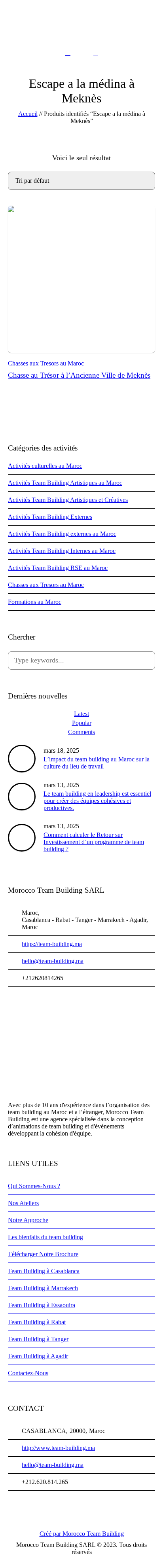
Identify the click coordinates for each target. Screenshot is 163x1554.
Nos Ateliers (23, 1203)
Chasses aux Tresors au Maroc (46, 363)
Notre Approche (28, 1220)
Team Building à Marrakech (43, 1288)
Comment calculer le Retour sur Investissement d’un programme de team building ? (94, 841)
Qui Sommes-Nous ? (34, 1186)
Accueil (28, 113)
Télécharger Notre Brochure (43, 1254)
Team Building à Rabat (37, 1322)
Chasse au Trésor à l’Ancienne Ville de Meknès (79, 375)
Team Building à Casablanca (44, 1271)
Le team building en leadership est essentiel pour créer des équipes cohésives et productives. (97, 800)
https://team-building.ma (52, 944)
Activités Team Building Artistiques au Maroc (65, 482)
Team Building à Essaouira (41, 1305)
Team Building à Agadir (38, 1356)
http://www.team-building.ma (58, 1447)
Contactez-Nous (28, 1373)
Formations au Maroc (34, 601)
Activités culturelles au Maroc (45, 465)
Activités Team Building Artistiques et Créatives (68, 499)
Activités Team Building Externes (50, 516)
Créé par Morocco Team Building (82, 1533)
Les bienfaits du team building (45, 1237)
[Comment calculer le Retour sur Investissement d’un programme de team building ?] (21, 837)
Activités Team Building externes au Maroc (62, 533)
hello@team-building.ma (52, 961)
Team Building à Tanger (38, 1339)
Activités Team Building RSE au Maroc (58, 567)
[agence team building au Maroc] (81, 27)
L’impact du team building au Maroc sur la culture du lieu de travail (97, 763)
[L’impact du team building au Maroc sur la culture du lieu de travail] (21, 758)
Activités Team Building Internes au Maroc (62, 550)
